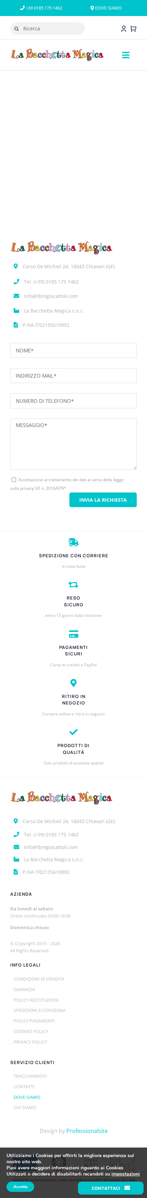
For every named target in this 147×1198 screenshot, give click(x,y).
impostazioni (125, 1174)
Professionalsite (87, 1131)
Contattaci (106, 1188)
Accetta (20, 1186)
